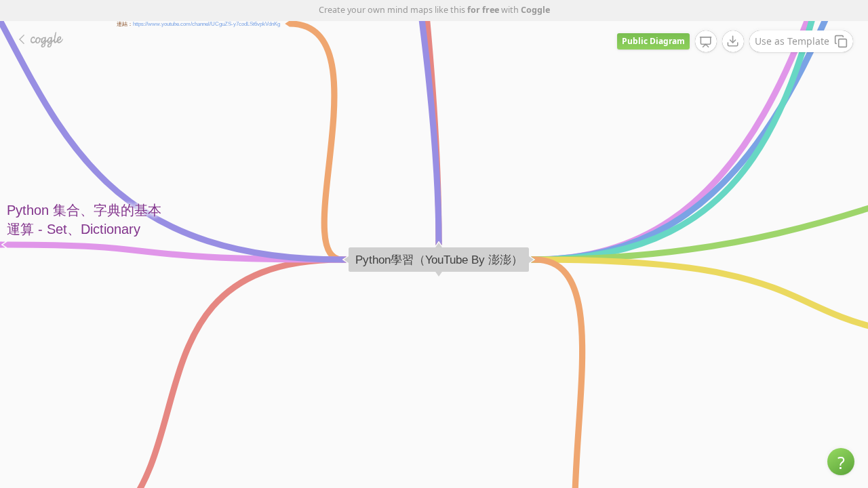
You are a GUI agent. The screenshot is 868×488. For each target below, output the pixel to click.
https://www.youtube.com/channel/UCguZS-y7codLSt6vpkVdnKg (206, 23)
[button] (840, 461)
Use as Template (792, 41)
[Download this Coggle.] (733, 41)
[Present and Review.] (706, 42)
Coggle (535, 10)
